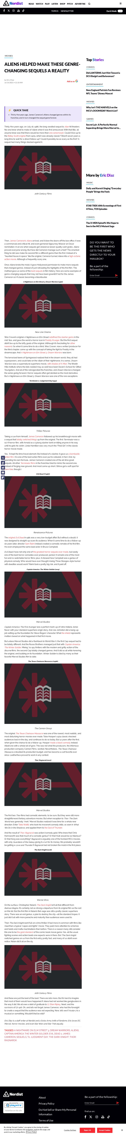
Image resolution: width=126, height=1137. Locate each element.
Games (90, 119)
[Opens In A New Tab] (13, 1105)
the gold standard (25, 932)
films (28, 463)
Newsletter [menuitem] (67, 11)
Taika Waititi (23, 825)
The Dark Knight (59, 1037)
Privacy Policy (46, 1103)
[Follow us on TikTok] (108, 1118)
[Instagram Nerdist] (13, 11)
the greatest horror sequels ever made (50, 552)
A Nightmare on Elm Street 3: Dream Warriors (42, 1030)
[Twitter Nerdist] (8, 11)
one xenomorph (56, 133)
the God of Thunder (53, 828)
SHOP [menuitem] (62, 4)
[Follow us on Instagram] (96, 1118)
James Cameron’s (21, 241)
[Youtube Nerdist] (18, 11)
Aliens (75, 1030)
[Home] (13, 1096)
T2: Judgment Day (37, 1037)
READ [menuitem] (31, 4)
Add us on (70, 81)
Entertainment (95, 84)
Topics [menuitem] (54, 11)
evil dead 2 (55, 1033)
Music (90, 182)
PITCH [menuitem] (70, 4)
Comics (90, 67)
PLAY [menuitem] (47, 4)
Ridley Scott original (17, 136)
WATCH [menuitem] (39, 4)
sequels (21, 1037)
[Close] (122, 1130)
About (42, 1097)
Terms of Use (46, 1120)
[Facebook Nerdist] (4, 11)
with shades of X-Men (57, 364)
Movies (9, 56)
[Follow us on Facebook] (85, 1118)
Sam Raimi (30, 544)
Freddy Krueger (52, 340)
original (16, 538)
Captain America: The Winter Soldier (26, 1033)
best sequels (37, 271)
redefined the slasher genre (61, 337)
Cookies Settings (70, 1130)
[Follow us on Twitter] (90, 1118)
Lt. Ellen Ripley (53, 1004)
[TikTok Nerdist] (23, 11)
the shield (66, 633)
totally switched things (27, 440)
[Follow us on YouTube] (102, 1118)
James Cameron (36, 436)
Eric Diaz (10, 80)
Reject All (87, 1130)
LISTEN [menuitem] (55, 4)
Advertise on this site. (13, 1111)
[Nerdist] (13, 4)
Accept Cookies (104, 1130)
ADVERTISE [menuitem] (80, 4)
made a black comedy (60, 743)
